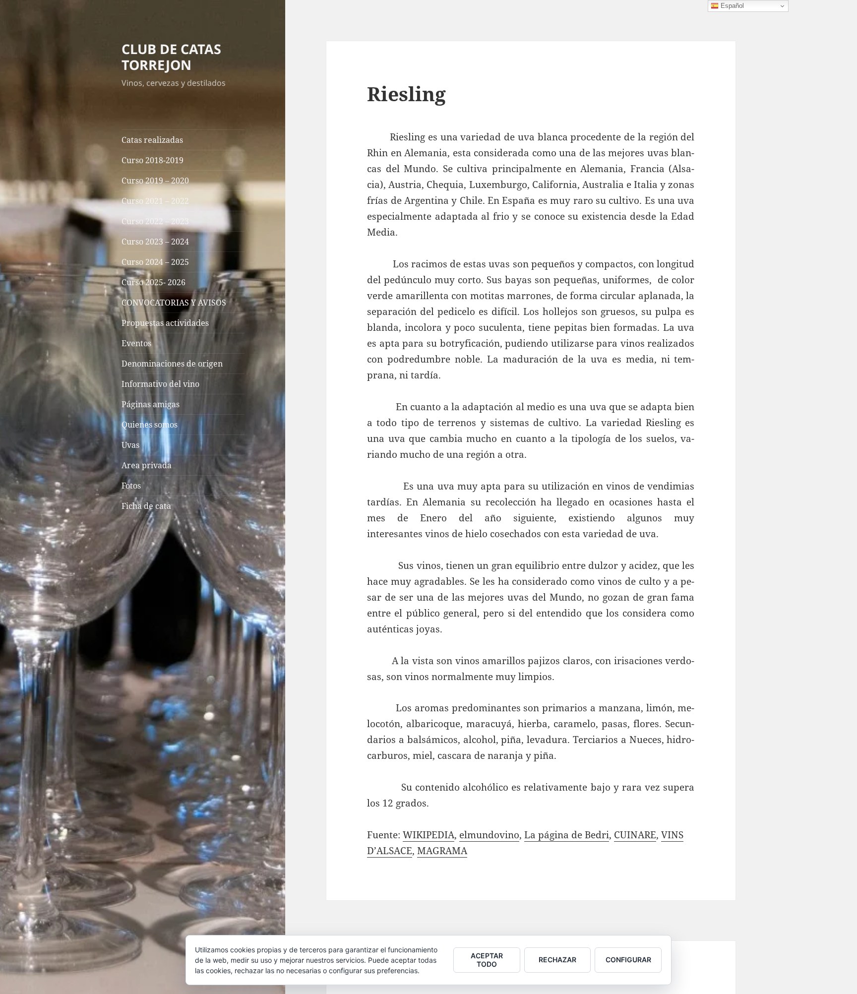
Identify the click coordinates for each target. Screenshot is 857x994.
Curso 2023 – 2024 (155, 241)
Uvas (130, 444)
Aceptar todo (487, 959)
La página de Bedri (566, 834)
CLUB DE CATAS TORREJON (171, 57)
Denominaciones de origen (172, 363)
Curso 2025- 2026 (153, 282)
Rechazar (557, 959)
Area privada (147, 465)
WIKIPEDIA (428, 834)
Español (731, 5)
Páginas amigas (151, 404)
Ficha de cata (146, 505)
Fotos (131, 485)
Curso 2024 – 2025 (155, 261)
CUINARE (635, 834)
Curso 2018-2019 (153, 160)
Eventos (136, 343)
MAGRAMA (442, 850)
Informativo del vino (160, 383)
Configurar (628, 959)
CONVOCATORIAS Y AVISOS (174, 302)
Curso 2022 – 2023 (155, 221)
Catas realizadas (152, 139)
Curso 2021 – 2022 (155, 200)
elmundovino (489, 834)
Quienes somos (150, 424)
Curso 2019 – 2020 (155, 180)
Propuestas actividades (165, 322)
